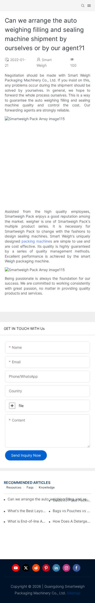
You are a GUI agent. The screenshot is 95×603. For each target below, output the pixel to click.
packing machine (36, 241)
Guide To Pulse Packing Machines (72, 500)
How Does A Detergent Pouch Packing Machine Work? (72, 521)
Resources (13, 487)
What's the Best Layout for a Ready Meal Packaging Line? (27, 511)
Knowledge (47, 487)
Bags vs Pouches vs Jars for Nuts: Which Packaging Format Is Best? (72, 511)
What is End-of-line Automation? (27, 521)
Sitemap (73, 593)
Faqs (30, 487)
